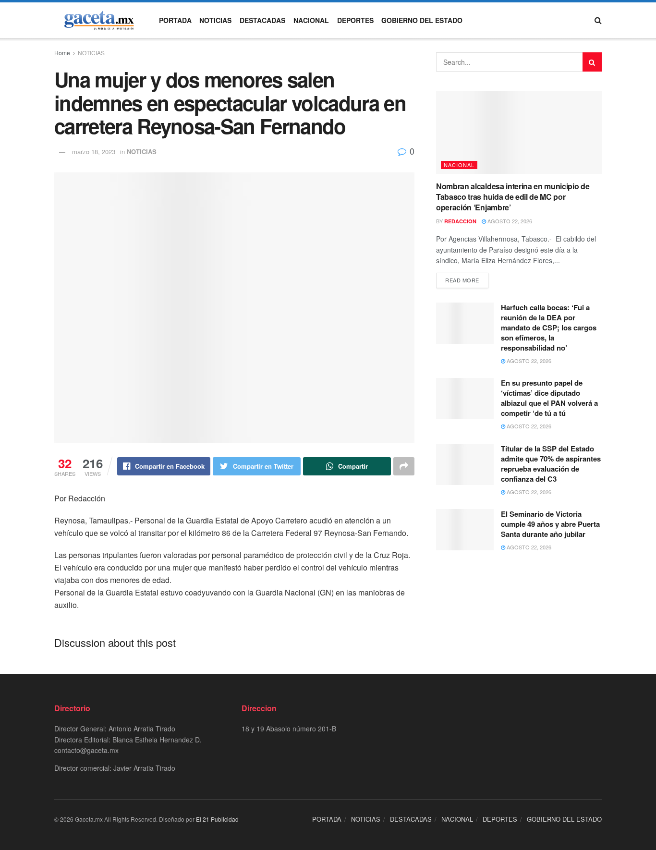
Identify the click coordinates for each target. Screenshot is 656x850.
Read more (462, 280)
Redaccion (460, 221)
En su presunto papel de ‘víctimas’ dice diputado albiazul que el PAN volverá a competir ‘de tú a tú (549, 397)
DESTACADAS (262, 20)
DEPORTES (355, 20)
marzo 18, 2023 (93, 151)
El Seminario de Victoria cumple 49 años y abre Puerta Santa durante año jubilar (550, 524)
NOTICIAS (215, 20)
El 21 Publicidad (217, 819)
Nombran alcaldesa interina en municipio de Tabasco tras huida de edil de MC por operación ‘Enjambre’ (513, 197)
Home (62, 53)
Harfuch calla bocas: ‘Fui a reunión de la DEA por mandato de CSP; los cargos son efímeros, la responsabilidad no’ (548, 327)
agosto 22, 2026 (509, 221)
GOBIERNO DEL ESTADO (421, 20)
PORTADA (175, 20)
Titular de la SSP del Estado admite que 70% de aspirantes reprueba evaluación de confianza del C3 (551, 463)
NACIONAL (311, 20)
